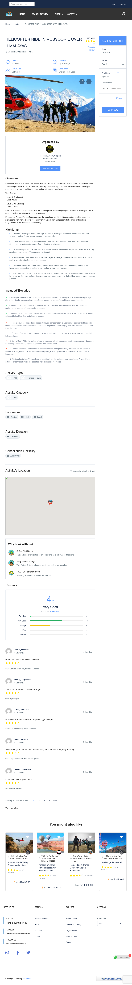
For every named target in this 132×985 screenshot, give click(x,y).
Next (55, 800)
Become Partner (41, 918)
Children (106, 73)
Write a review (12, 808)
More (57, 14)
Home (22, 14)
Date (104, 48)
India (17, 24)
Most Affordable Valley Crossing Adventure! (17, 864)
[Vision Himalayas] (90, 852)
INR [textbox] (100, 923)
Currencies (101, 918)
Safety (71, 14)
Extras (119, 98)
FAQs (37, 924)
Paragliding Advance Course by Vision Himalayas (79, 867)
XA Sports (27, 978)
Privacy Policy (71, 936)
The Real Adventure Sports (50, 155)
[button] (89, 125)
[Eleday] (59, 852)
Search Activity (40, 14)
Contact (38, 936)
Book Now (113, 110)
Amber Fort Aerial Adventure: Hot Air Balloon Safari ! (47, 867)
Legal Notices (71, 930)
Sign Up (123, 4)
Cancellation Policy (73, 924)
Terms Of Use (71, 918)
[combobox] (110, 923)
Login (113, 4)
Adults (105, 60)
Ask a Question (50, 168)
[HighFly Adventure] (28, 852)
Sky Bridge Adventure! (111, 862)
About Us (38, 930)
